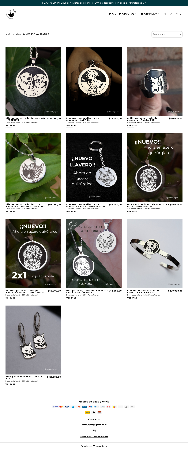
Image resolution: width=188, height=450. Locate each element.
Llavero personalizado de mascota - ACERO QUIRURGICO (85, 205)
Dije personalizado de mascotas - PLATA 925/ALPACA (87, 291)
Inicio (112, 13)
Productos (127, 13)
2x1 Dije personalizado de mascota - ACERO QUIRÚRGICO (25, 291)
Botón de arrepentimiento (94, 436)
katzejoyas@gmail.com (94, 424)
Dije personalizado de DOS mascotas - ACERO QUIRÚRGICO (26, 205)
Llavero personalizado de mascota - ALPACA (82, 119)
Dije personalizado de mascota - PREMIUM (26, 119)
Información (149, 13)
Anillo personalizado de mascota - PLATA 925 (142, 119)
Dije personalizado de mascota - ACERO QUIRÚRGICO (148, 205)
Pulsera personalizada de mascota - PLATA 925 (143, 291)
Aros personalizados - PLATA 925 (24, 378)
